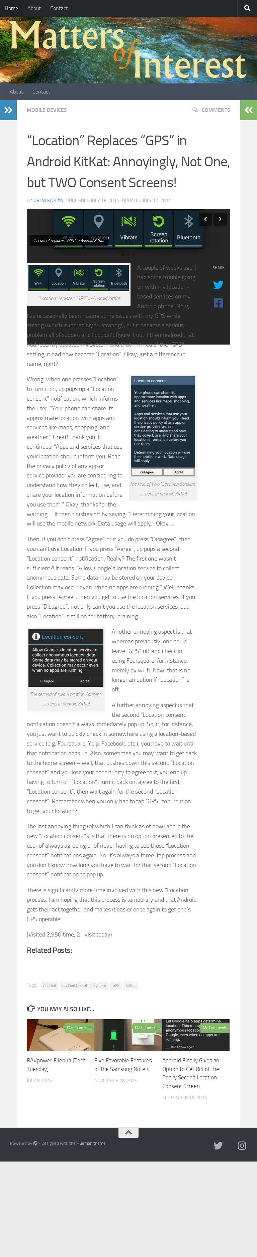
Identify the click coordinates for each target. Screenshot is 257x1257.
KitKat (130, 985)
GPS (115, 985)
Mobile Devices (47, 110)
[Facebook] (230, 1146)
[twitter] (218, 1145)
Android (49, 985)
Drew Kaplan (48, 200)
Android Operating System (84, 985)
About (34, 8)
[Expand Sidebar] (8, 110)
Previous (205, 219)
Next (220, 219)
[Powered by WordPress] (35, 1143)
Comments (215, 110)
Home (11, 8)
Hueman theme (91, 1143)
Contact (59, 8)
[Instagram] (242, 1145)
